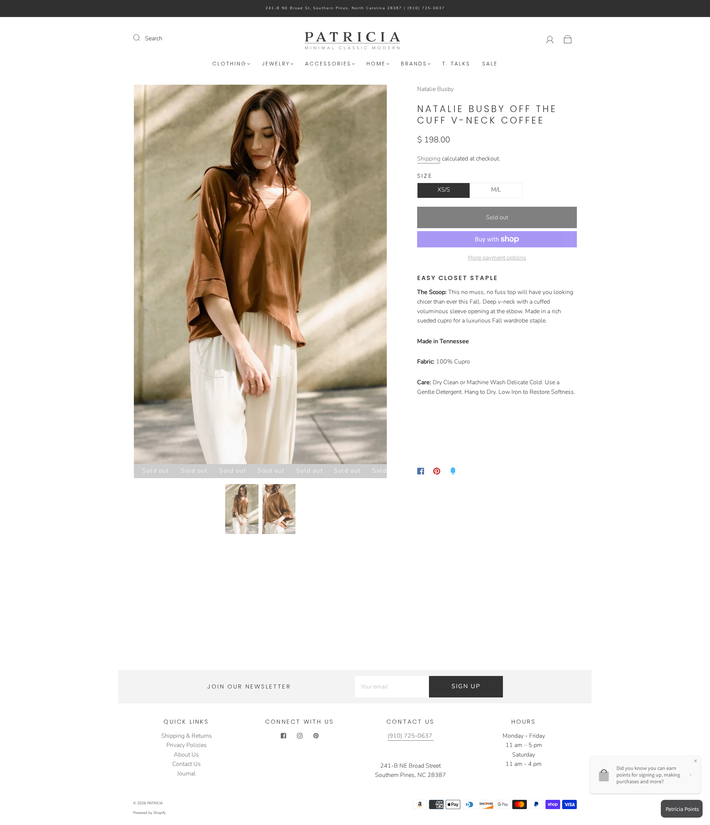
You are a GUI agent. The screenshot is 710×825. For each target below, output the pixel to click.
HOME (376, 64)
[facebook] (283, 736)
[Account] (550, 38)
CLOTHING (229, 64)
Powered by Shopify (149, 812)
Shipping (428, 159)
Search (153, 38)
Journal (186, 774)
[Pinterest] (437, 471)
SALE (490, 64)
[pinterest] (316, 736)
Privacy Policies (186, 745)
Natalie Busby (435, 89)
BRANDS (414, 64)
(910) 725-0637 (426, 8)
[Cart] (568, 38)
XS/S (443, 190)
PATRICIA (155, 803)
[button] (159, 276)
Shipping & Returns (186, 736)
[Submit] (141, 38)
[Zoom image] (260, 276)
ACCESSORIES (328, 64)
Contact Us (186, 764)
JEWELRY (276, 64)
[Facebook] (421, 471)
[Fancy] (453, 471)
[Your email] (392, 686)
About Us (186, 755)
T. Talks (456, 64)
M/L (496, 190)
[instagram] (299, 736)
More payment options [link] (497, 258)
